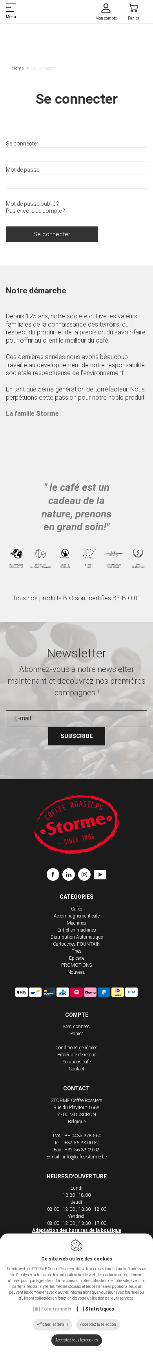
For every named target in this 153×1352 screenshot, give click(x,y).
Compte (76, 1015)
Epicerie (76, 958)
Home (18, 68)
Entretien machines (76, 930)
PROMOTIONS (76, 965)
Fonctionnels (56, 1309)
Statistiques (99, 1309)
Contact (76, 1069)
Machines (76, 923)
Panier (76, 1033)
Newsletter (77, 653)
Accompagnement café (77, 916)
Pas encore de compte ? (35, 211)
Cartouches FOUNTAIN (76, 944)
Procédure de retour (76, 1055)
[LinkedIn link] (70, 875)
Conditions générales (76, 1047)
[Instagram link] (86, 875)
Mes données (76, 1026)
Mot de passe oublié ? (32, 204)
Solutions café (77, 1062)
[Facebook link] (54, 875)
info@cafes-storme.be (85, 1157)
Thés (77, 951)
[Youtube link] (100, 875)
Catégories (76, 897)
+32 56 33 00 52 (81, 1143)
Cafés (76, 909)
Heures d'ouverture (77, 1176)
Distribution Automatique (77, 937)
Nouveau (76, 972)
